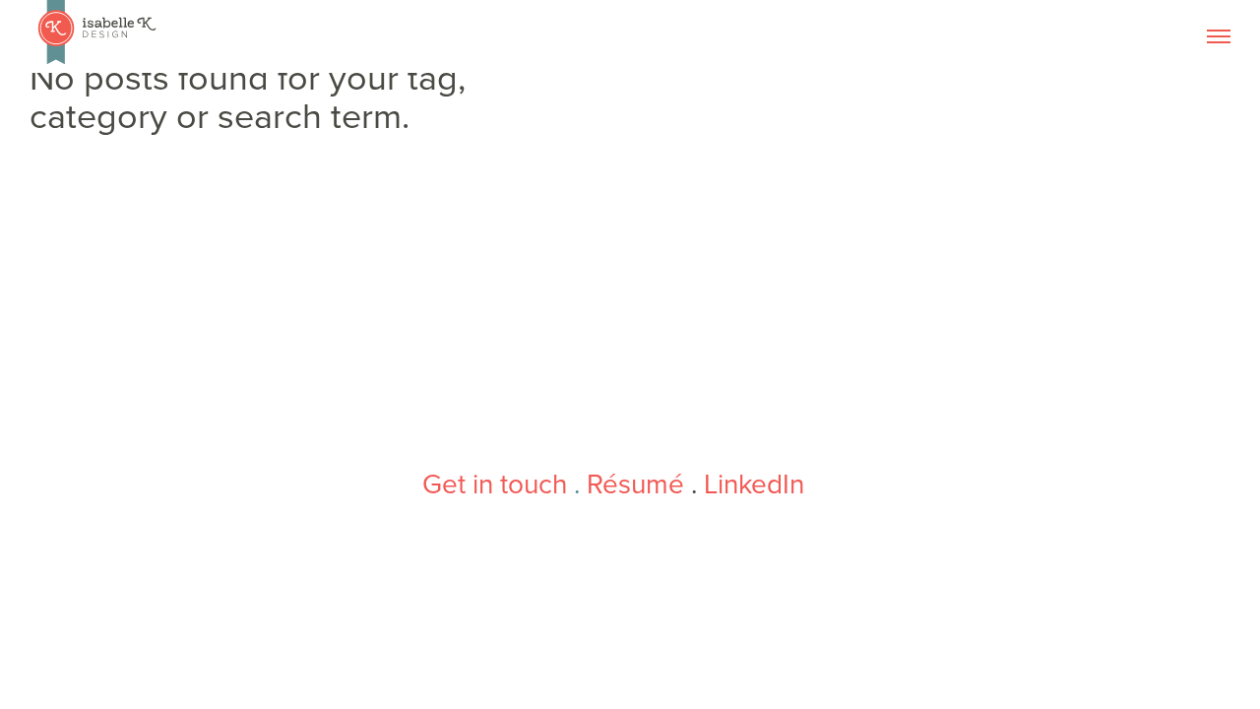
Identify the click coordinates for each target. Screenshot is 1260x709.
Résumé (635, 484)
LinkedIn (754, 484)
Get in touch (494, 484)
